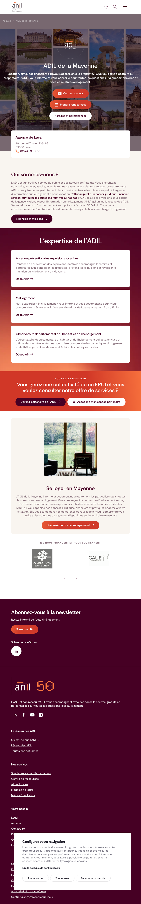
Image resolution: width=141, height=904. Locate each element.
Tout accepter (36, 878)
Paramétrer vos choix (93, 878)
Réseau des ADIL (21, 745)
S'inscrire (22, 629)
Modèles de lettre (22, 790)
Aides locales (19, 784)
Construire (18, 828)
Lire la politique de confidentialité (41, 868)
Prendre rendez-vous (73, 104)
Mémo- (23, 795)
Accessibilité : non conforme (28, 891)
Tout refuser (62, 878)
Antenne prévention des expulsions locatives (47, 258)
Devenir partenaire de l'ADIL (38, 402)
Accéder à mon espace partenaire (98, 402)
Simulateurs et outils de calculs (31, 773)
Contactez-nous (73, 93)
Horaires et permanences (70, 116)
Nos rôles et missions (29, 219)
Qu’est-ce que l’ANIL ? (25, 740)
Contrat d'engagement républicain (32, 897)
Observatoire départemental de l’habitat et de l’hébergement (58, 334)
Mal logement (25, 298)
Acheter (16, 823)
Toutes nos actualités (24, 751)
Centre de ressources (25, 779)
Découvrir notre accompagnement (68, 525)
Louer (14, 817)
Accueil (7, 20)
